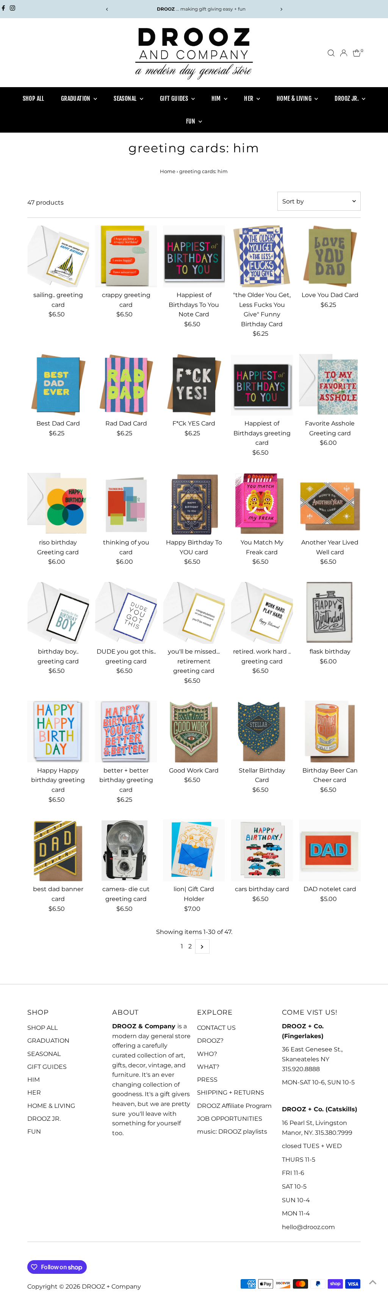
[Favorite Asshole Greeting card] (330, 385)
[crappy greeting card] (126, 256)
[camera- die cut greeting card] (126, 850)
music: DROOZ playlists (232, 1131)
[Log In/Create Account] (343, 53)
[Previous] (107, 9)
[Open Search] (331, 53)
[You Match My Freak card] (262, 504)
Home (167, 171)
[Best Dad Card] (58, 385)
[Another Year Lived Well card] (330, 504)
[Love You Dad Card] (330, 256)
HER (249, 98)
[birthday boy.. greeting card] (58, 613)
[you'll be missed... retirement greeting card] (194, 613)
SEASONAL (126, 98)
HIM (216, 98)
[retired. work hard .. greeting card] (262, 613)
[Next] (280, 9)
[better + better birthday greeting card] (126, 731)
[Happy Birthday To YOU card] (194, 504)
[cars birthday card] (262, 850)
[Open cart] (357, 53)
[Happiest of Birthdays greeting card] (262, 385)
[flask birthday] (330, 613)
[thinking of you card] (126, 504)
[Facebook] (3, 9)
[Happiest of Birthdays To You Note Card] (194, 256)
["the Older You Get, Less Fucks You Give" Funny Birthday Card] (262, 256)
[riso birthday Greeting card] (58, 504)
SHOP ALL (33, 98)
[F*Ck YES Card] (194, 385)
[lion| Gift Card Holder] (194, 850)
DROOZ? (210, 1040)
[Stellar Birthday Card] (262, 731)
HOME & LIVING (295, 98)
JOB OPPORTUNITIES (229, 1118)
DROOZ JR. (347, 98)
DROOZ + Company (111, 1286)
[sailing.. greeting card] (58, 256)
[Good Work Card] (194, 731)
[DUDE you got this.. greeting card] (126, 613)
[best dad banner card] (58, 850)
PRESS (207, 1079)
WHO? (207, 1053)
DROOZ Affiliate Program (234, 1105)
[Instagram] (12, 9)
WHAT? (208, 1066)
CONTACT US (216, 1027)
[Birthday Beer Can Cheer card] (330, 731)
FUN (191, 121)
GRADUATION (76, 98)
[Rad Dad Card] (126, 385)
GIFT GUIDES (174, 98)
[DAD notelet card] (330, 850)
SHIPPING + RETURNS (230, 1092)
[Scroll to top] (372, 1282)
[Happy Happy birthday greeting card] (58, 731)
